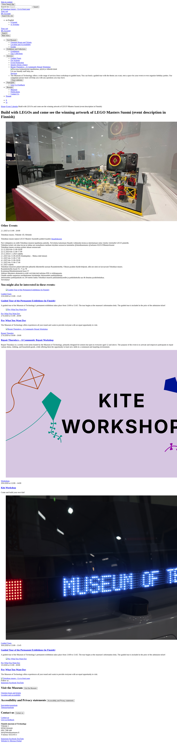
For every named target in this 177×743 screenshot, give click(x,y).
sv (6, 102)
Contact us (19, 713)
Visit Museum (11, 40)
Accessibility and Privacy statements (61, 701)
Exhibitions (15, 51)
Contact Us (15, 94)
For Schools (15, 60)
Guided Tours (16, 58)
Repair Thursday (7, 333)
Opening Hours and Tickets (21, 42)
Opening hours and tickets (11, 693)
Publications (15, 92)
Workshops (5, 481)
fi (6, 100)
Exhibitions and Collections (16, 49)
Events (13, 47)
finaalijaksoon (56, 239)
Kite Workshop (8, 487)
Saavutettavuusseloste (9, 705)
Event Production (17, 63)
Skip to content (6, 2)
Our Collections (17, 54)
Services (10, 56)
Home (3, 106)
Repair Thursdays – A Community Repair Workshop (31, 67)
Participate (10, 83)
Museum (10, 87)
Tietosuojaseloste (7, 707)
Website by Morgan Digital (11, 741)
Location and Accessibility (21, 45)
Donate (8, 96)
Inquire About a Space (19, 65)
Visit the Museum (30, 688)
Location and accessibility (11, 695)
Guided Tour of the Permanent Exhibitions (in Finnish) (28, 300)
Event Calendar (12, 106)
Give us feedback (7, 720)
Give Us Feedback (18, 85)
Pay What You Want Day (10, 314)
